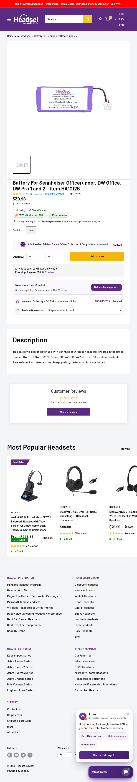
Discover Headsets (86, 584)
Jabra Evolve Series (19, 661)
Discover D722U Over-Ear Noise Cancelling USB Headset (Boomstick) (78, 516)
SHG (77, 636)
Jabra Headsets (84, 607)
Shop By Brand (16, 630)
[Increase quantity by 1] (49, 256)
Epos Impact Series (19, 655)
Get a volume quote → (106, 287)
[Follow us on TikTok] (23, 755)
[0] (107, 19)
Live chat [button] (117, 301)
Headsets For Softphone (90, 678)
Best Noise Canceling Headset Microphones (34, 613)
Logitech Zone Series (20, 690)
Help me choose (117, 736)
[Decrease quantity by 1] (30, 256)
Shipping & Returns (19, 720)
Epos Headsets (84, 602)
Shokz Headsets (85, 613)
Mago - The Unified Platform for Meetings (32, 596)
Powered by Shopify (18, 770)
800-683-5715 (122, 19)
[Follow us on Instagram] (9, 755)
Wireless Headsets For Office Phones (30, 607)
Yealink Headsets (85, 596)
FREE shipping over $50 (29, 215)
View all (125, 448)
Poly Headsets (84, 630)
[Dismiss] (128, 713)
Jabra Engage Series (20, 678)
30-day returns (58, 215)
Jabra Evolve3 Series (20, 672)
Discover (65, 507)
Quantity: (18, 256)
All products (24, 35)
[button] (21, 193)
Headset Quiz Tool (18, 590)
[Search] (87, 19)
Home (10, 35)
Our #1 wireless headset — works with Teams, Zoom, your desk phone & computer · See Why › (68, 3)
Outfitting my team (91, 736)
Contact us (14, 709)
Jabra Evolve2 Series (20, 667)
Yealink (15, 512)
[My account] (100, 19)
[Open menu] (9, 19)
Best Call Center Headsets (23, 619)
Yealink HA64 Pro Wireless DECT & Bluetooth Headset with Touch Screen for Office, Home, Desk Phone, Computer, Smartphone (31, 523)
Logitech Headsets (86, 619)
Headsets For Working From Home (96, 684)
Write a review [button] (68, 412)
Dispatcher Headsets (88, 690)
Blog (10, 726)
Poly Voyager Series (19, 684)
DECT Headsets (84, 667)
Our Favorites (83, 655)
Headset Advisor (55, 194)
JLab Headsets (84, 625)
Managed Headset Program (24, 584)
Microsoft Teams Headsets (23, 602)
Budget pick (88, 744)
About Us (13, 732)
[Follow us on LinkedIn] (29, 755)
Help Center (14, 714)
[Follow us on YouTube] (16, 755)
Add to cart (97, 256)
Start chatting (102, 755)
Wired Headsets (85, 661)
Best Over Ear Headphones (24, 625)
